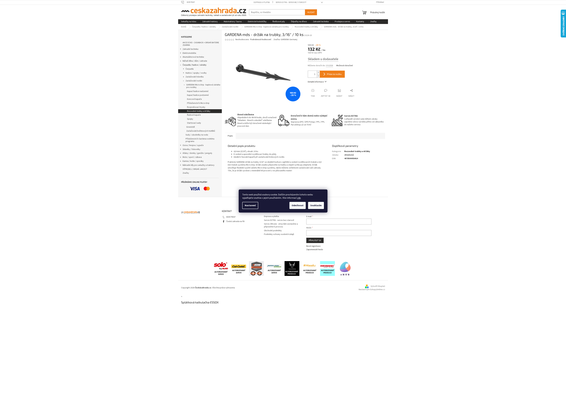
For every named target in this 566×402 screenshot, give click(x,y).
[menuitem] (188, 21)
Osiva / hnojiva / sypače (193, 145)
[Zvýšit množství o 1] (318, 72)
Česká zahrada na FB (235, 221)
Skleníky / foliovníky (191, 149)
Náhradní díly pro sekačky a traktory (198, 165)
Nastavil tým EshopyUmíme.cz (372, 289)
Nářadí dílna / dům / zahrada (195, 61)
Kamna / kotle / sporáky (193, 161)
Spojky (190, 119)
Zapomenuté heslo (314, 249)
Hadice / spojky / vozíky (196, 72)
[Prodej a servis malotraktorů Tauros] (292, 268)
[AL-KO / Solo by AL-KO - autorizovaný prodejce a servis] (221, 268)
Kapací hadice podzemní (198, 95)
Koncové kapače (194, 99)
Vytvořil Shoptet (378, 286)
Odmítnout (297, 205)
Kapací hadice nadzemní (197, 91)
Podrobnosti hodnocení (260, 39)
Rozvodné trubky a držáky (198, 111)
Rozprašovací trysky (196, 107)
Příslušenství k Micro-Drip (198, 103)
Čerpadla (190, 68)
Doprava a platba (262, 2)
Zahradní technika (190, 49)
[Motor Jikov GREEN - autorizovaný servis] (274, 268)
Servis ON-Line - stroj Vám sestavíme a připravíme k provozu (281, 225)
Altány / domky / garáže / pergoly (197, 153)
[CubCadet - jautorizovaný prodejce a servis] (238, 268)
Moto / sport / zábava (192, 157)
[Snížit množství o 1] (318, 76)
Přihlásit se (315, 240)
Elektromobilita (189, 53)
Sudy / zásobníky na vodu (197, 134)
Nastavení (250, 205)
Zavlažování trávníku (195, 76)
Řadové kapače (194, 115)
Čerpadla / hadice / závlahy (194, 64)
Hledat (311, 12)
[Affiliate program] (345, 268)
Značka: (285, 39)
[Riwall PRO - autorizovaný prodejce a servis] (309, 268)
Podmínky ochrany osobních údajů (279, 234)
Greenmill (190, 127)
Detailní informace (316, 81)
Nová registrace (313, 246)
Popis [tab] (230, 135)
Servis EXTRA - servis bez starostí (291, 2)
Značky (186, 173)
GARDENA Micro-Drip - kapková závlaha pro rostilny (203, 86)
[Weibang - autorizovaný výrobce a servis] (327, 268)
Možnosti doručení (344, 65)
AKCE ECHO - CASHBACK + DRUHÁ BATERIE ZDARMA (201, 44)
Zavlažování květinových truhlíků (200, 131)
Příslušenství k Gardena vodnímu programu (200, 140)
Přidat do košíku (334, 74)
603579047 (231, 217)
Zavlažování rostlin (194, 80)
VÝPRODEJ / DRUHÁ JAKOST (195, 169)
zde (299, 198)
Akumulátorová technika (193, 57)
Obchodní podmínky (273, 230)
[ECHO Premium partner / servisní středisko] (256, 268)
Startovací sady (194, 123)
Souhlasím (316, 205)
